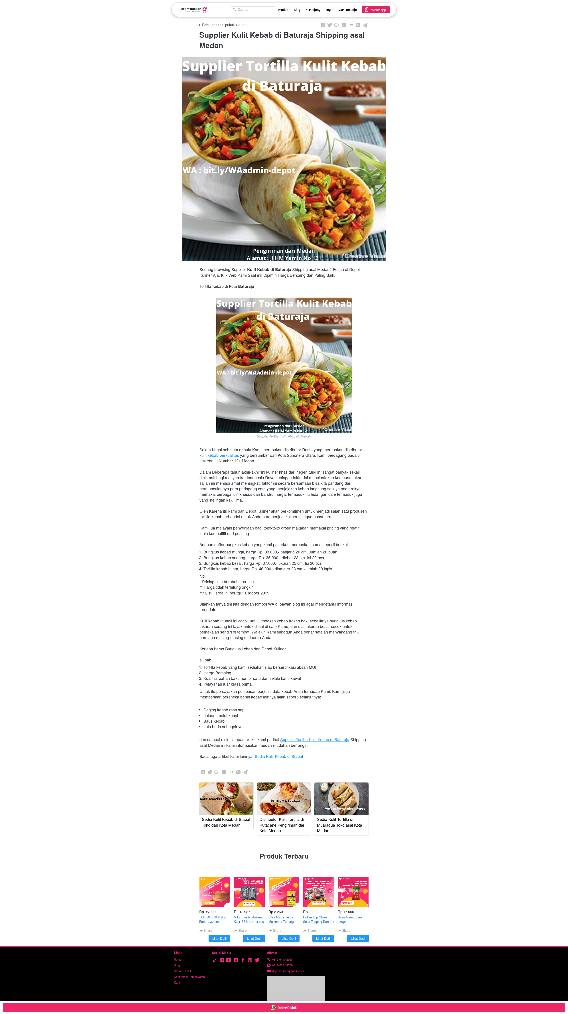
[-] (214, 960)
